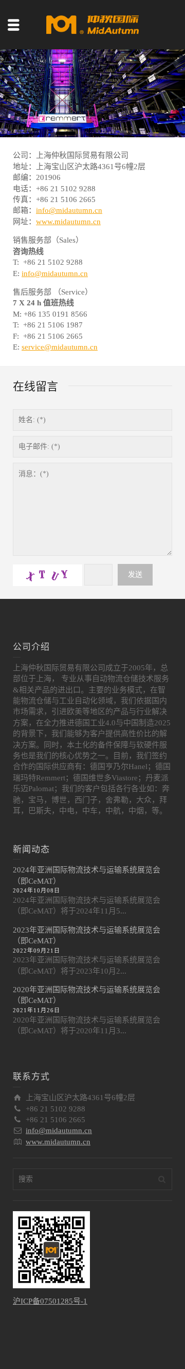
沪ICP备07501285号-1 (50, 1301)
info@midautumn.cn (69, 210)
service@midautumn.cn (60, 347)
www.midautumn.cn (68, 221)
